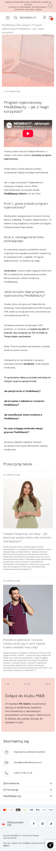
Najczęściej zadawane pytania (29, 752)
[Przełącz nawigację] (8, 17)
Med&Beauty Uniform (15, 194)
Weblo (6, 846)
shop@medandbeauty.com (28, 762)
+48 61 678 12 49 (23, 773)
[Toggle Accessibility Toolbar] (50, 845)
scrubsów (29, 364)
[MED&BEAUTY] (28, 17)
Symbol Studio (30, 843)
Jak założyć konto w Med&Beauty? (22, 391)
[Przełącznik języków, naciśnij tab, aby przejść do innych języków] (3, 823)
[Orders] (45, 18)
